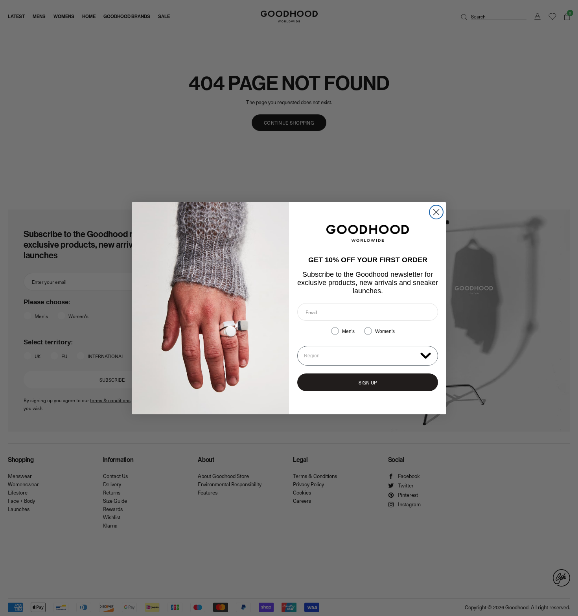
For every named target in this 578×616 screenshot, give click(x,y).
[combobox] (360, 355)
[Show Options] (425, 355)
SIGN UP (368, 382)
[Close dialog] (436, 212)
